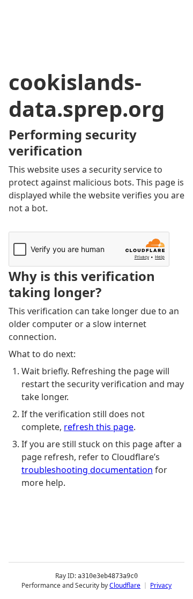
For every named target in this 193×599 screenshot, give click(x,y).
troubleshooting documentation (87, 470)
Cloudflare (124, 585)
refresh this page (98, 427)
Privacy (161, 585)
